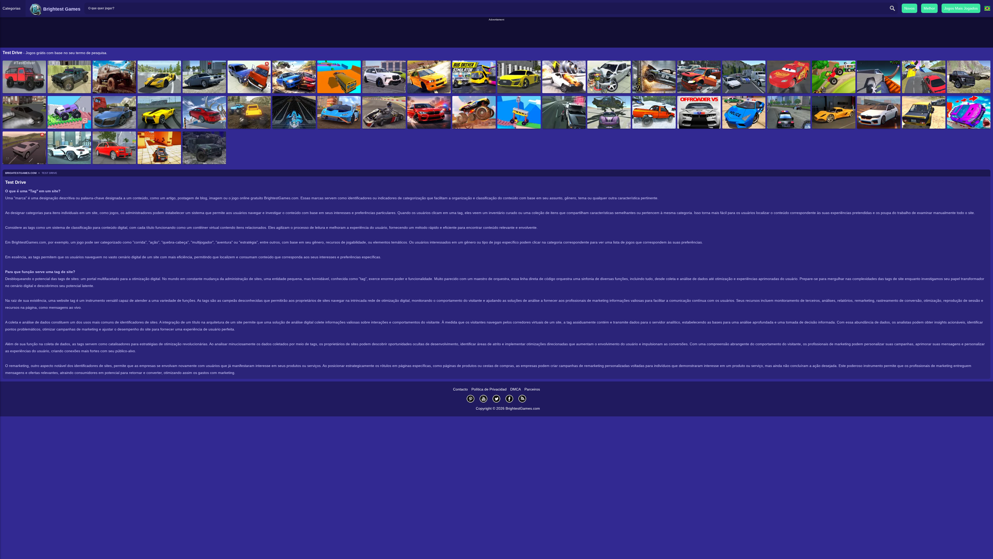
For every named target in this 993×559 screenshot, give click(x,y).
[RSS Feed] (522, 398)
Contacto (460, 389)
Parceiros (532, 389)
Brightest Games (61, 9)
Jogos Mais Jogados (961, 8)
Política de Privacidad (489, 389)
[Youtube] (483, 398)
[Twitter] (496, 398)
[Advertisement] (496, 33)
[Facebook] (509, 398)
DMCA (515, 389)
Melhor (929, 8)
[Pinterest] (470, 398)
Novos (909, 8)
